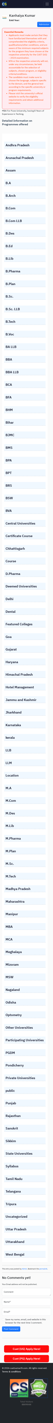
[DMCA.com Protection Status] (38, 1388)
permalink (43, 1269)
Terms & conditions (11, 1371)
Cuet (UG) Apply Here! (26, 1349)
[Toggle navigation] (47, 4)
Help (44, 1416)
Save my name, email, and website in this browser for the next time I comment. (25, 1321)
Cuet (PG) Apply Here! (26, 1358)
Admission (44, 24)
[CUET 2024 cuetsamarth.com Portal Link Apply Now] (4, 4)
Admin (24, 1269)
